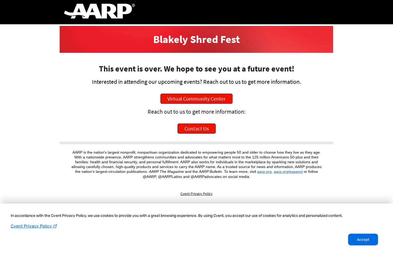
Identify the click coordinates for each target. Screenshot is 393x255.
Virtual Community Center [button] (196, 98)
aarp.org (264, 171)
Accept (363, 239)
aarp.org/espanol (288, 171)
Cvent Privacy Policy (32, 226)
